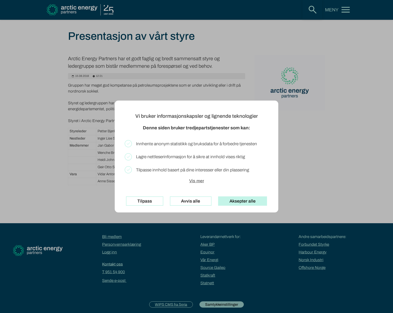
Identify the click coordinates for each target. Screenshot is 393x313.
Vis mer (196, 180)
